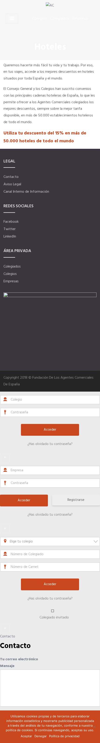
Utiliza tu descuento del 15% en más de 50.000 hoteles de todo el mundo (44, 137)
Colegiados (59, 19)
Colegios (39, 19)
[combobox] (50, 541)
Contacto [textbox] (15, 646)
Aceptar (26, 736)
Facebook (11, 222)
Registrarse (75, 500)
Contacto (11, 177)
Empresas (80, 19)
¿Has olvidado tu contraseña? (50, 444)
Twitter (9, 229)
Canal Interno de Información (26, 192)
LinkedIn (9, 237)
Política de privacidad (64, 736)
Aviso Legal (12, 184)
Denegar (40, 736)
